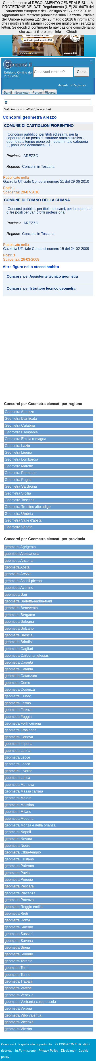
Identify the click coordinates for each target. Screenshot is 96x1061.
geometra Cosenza (20, 689)
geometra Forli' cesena (23, 723)
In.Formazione (25, 1050)
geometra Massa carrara (24, 791)
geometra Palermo (19, 866)
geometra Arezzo (18, 574)
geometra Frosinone (21, 730)
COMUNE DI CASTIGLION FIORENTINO (39, 126)
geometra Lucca (17, 778)
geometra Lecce (17, 757)
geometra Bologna (19, 621)
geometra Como (17, 683)
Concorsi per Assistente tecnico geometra (42, 276)
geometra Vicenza (19, 1022)
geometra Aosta (17, 567)
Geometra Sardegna (21, 486)
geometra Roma (17, 920)
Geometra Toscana (20, 500)
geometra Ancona (19, 560)
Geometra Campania (21, 432)
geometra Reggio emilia (24, 907)
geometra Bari (16, 594)
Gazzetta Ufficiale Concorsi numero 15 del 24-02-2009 (46, 249)
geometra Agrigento (20, 547)
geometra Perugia (19, 879)
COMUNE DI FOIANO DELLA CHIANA (37, 200)
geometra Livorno (18, 771)
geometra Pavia (17, 873)
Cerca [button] (81, 72)
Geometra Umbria (19, 514)
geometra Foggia (18, 717)
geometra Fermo (18, 703)
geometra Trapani (19, 981)
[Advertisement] (48, 347)
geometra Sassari (19, 934)
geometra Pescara (19, 886)
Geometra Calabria (20, 425)
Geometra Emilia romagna (25, 439)
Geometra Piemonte (20, 473)
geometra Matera (18, 798)
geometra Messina (19, 805)
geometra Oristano (19, 859)
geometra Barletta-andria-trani (28, 601)
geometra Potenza (19, 900)
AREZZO (30, 156)
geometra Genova (19, 737)
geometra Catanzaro (21, 676)
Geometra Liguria (18, 452)
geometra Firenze (19, 710)
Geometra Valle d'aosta (23, 520)
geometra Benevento (21, 608)
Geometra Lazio (17, 446)
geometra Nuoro (17, 845)
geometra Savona (19, 941)
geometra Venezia (19, 995)
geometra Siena (17, 947)
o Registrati (78, 85)
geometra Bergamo (20, 615)
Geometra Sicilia (18, 493)
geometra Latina (17, 751)
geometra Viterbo (18, 1029)
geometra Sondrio (19, 954)
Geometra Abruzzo (19, 412)
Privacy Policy (48, 1050)
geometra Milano (18, 812)
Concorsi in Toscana (38, 166)
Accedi (63, 85)
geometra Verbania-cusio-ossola (30, 1002)
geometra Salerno (19, 927)
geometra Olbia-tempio (23, 852)
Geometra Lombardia (21, 459)
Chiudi (71, 32)
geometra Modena (19, 818)
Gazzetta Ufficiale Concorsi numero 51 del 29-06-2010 (46, 181)
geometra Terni (16, 968)
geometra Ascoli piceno (23, 581)
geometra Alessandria (22, 554)
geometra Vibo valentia (23, 1015)
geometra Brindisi (19, 642)
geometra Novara (18, 839)
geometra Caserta (19, 662)
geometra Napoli (18, 832)
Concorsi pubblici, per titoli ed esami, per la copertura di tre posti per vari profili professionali (49, 210)
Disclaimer (68, 1050)
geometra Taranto (18, 961)
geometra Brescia (19, 635)
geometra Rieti (16, 913)
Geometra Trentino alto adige (28, 507)
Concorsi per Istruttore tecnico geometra (41, 288)
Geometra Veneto (18, 527)
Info (58, 32)
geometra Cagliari (19, 649)
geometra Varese (18, 988)
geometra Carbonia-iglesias (27, 655)
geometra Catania (19, 669)
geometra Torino (17, 975)
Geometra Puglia (18, 480)
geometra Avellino (19, 587)
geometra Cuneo (18, 696)
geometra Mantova (19, 784)
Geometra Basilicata (21, 418)
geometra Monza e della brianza (30, 825)
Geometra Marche (19, 466)
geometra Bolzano (19, 628)
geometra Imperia (18, 744)
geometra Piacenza (20, 893)
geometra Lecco (17, 764)
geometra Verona (18, 1008)
